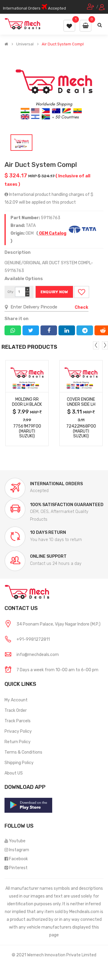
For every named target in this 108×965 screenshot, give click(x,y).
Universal (25, 44)
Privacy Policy (18, 731)
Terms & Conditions (23, 752)
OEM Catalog (52, 233)
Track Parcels (17, 720)
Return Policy (17, 741)
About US (13, 773)
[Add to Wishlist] (81, 292)
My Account (16, 700)
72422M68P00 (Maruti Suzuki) (81, 431)
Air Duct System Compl (63, 44)
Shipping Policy (19, 762)
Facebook (18, 858)
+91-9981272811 (33, 639)
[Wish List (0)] (69, 26)
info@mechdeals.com (37, 654)
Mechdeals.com (84, 911)
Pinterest (18, 867)
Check (81, 307)
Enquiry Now (54, 292)
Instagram (19, 849)
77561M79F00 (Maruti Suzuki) (27, 431)
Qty (11, 292)
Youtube (17, 840)
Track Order (15, 710)
